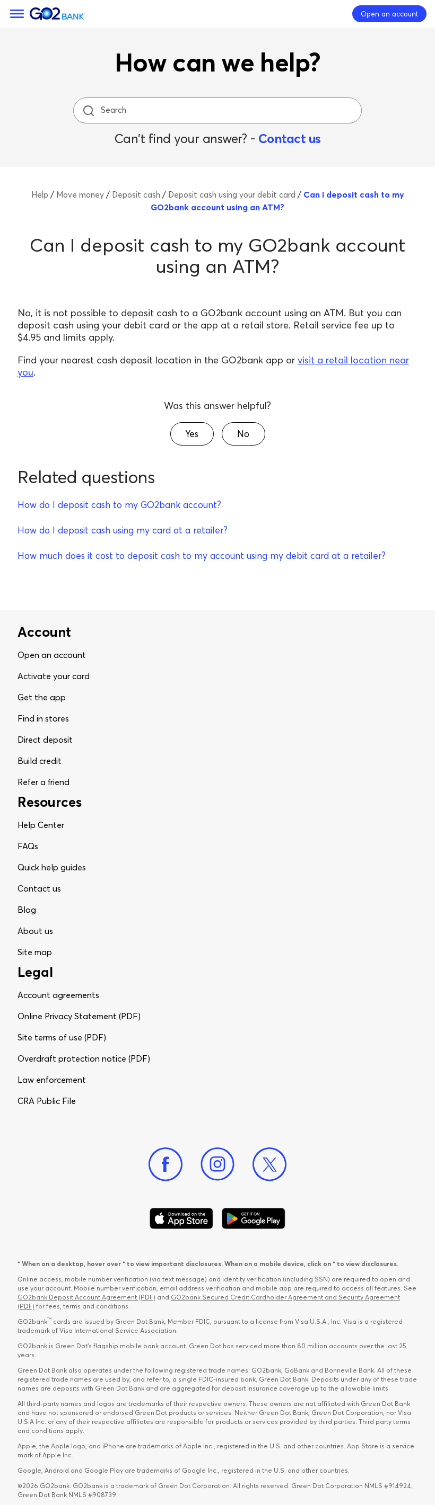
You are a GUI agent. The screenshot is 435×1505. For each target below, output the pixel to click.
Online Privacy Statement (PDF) (79, 1016)
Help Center (41, 825)
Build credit (40, 760)
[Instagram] (217, 1164)
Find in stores (43, 718)
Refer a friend (43, 782)
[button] (192, 434)
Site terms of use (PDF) (62, 1037)
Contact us (289, 138)
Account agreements (58, 995)
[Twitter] (269, 1164)
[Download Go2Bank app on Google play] (253, 1218)
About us (35, 930)
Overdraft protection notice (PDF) (84, 1058)
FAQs (28, 846)
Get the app (42, 697)
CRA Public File (47, 1101)
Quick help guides (52, 867)
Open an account (52, 654)
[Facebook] (165, 1164)
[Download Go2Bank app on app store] (181, 1218)
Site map (35, 952)
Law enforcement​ (52, 1079)
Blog (27, 909)
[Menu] (16, 13)
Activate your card (54, 676)
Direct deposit (45, 739)
